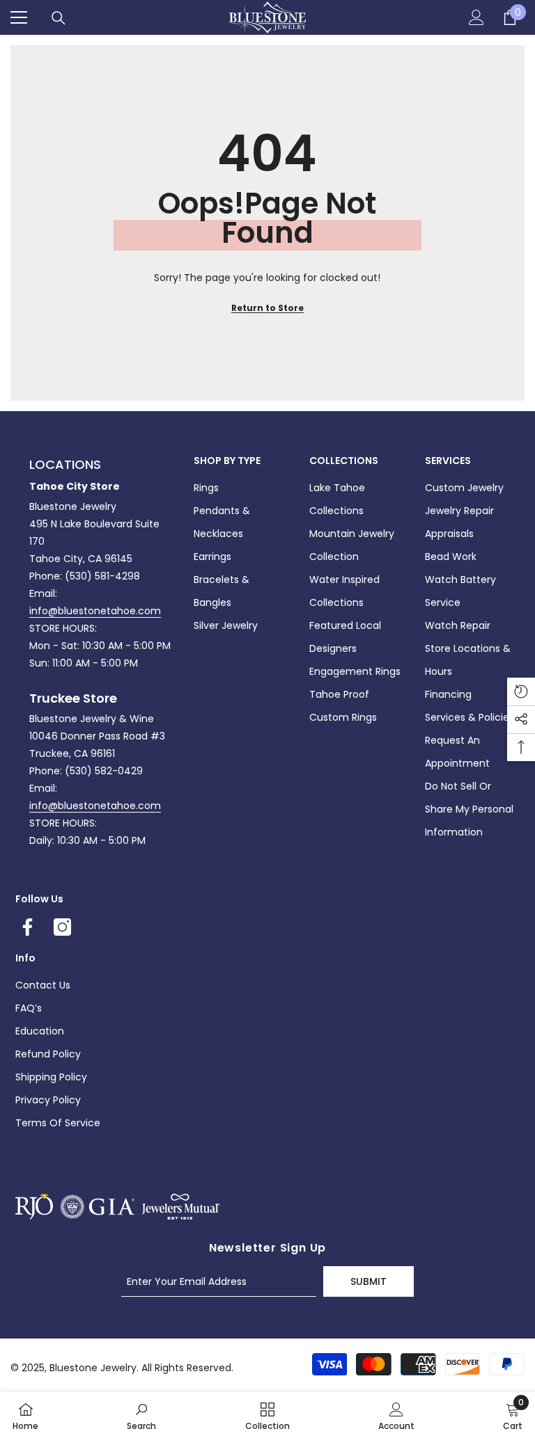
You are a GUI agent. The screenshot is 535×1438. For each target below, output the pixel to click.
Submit (368, 1281)
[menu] (18, 17)
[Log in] (476, 17)
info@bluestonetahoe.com (95, 611)
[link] (141, 1415)
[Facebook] (27, 927)
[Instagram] (62, 927)
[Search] (58, 18)
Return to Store (267, 308)
